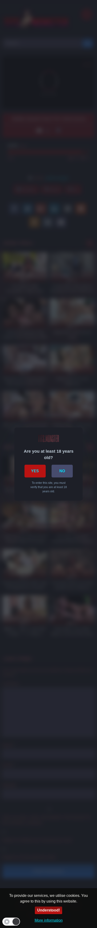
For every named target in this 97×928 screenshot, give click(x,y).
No (62, 471)
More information (49, 920)
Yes (35, 471)
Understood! (48, 910)
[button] (11, 922)
